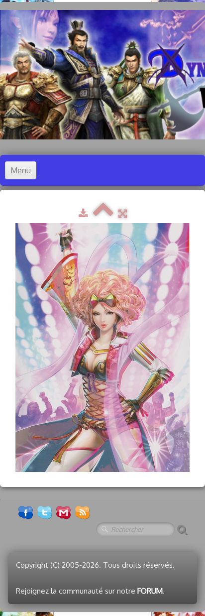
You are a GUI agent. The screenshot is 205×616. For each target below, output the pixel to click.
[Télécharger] (83, 213)
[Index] (103, 213)
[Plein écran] (122, 213)
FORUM (150, 591)
